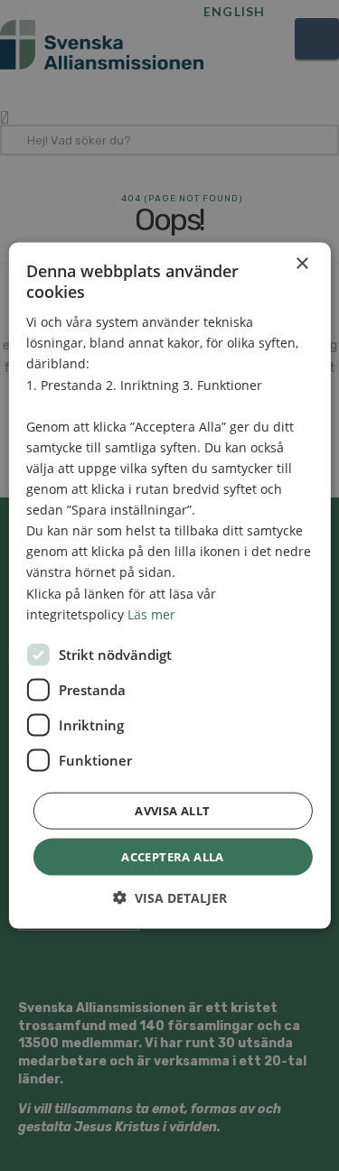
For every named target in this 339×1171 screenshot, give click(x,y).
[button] (170, 897)
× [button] (301, 263)
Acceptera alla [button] (172, 856)
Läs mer (151, 613)
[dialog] (169, 585)
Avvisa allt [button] (172, 810)
